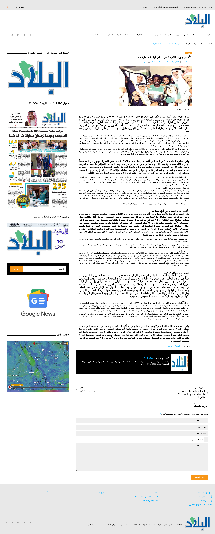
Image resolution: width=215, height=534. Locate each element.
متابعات (148, 35)
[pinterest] (24, 35)
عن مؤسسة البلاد (204, 492)
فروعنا (101, 492)
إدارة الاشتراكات (205, 496)
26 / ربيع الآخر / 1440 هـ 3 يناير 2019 (165, 62)
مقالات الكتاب (98, 35)
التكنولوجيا (138, 35)
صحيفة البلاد (188, 62)
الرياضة (168, 35)
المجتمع (110, 35)
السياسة (177, 35)
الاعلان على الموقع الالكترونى (199, 504)
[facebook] (6, 35)
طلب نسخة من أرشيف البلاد (146, 496)
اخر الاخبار (196, 35)
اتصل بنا (47, 491)
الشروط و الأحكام (150, 500)
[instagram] (18, 35)
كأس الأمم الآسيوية (174, 346)
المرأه (118, 35)
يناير (197, 43)
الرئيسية (207, 35)
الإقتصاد (127, 35)
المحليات (158, 35)
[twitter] (12, 35)
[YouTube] (30, 35)
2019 (202, 43)
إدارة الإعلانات (206, 500)
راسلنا (155, 492)
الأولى (186, 35)
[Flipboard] (36, 35)
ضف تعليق (143, 62)
